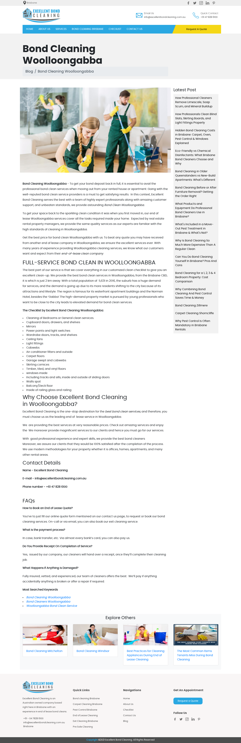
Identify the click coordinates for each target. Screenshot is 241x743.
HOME (29, 29)
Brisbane (28, 726)
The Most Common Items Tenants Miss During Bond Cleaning (195, 655)
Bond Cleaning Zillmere (191, 305)
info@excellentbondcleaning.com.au (164, 17)
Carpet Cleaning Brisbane (87, 704)
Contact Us (129, 715)
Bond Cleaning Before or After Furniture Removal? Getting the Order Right (195, 191)
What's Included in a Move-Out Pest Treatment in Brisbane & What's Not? (194, 228)
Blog (29, 71)
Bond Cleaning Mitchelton (44, 651)
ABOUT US (44, 29)
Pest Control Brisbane (85, 710)
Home (126, 698)
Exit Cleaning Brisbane (85, 721)
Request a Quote (188, 701)
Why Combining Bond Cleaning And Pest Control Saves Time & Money (193, 293)
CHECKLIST (115, 29)
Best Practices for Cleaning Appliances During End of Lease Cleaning (145, 655)
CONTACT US (134, 29)
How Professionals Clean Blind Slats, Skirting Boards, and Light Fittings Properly (196, 118)
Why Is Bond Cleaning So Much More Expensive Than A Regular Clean (195, 244)
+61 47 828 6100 (209, 17)
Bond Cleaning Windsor (93, 651)
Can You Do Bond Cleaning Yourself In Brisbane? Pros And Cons (196, 261)
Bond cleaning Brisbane (86, 698)
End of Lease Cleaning (85, 715)
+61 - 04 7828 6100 (33, 718)
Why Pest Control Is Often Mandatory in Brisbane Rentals (192, 325)
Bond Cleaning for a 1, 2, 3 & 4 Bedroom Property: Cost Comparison (195, 277)
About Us (128, 704)
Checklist (128, 710)
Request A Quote (196, 29)
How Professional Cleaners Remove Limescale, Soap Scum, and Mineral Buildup (193, 102)
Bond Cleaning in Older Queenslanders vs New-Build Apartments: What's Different (195, 175)
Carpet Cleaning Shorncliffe (194, 313)
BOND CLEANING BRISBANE (87, 29)
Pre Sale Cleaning (83, 727)
